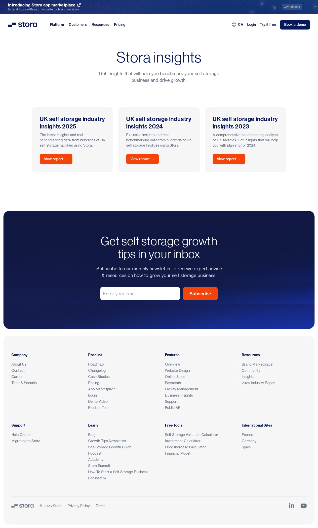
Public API (173, 407)
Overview (172, 364)
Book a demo (295, 24)
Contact (18, 370)
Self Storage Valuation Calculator (191, 435)
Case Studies (99, 376)
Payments (173, 383)
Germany (249, 441)
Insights (248, 376)
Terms (100, 506)
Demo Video (98, 401)
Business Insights (179, 395)
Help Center (21, 435)
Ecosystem (97, 478)
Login (251, 24)
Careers (17, 376)
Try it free (268, 24)
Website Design (177, 370)
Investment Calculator (182, 441)
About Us (18, 364)
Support (171, 401)
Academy (95, 459)
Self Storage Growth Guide (109, 447)
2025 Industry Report (259, 383)
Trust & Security (24, 383)
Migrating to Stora (25, 441)
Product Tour (98, 407)
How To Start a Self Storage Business (118, 472)
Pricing (119, 24)
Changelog (97, 370)
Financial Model (177, 453)
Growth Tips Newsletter (107, 441)
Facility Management (181, 389)
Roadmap (96, 364)
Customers (78, 24)
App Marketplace (102, 389)
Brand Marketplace (257, 364)
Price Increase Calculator (185, 447)
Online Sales (175, 376)
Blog (91, 435)
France (247, 435)
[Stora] (22, 506)
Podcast (94, 453)
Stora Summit (99, 466)
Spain (246, 447)
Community (251, 370)
